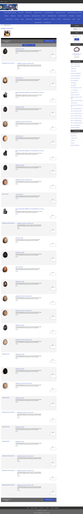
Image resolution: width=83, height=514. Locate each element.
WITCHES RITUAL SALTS (38, 12)
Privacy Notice (73, 135)
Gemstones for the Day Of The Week (76, 98)
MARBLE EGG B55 (19, 325)
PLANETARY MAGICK (66, 19)
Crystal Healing (73, 82)
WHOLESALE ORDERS (75, 127)
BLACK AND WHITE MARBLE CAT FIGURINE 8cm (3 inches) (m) (29, 151)
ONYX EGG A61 (19, 267)
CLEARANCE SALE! (47, 22)
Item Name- (26, 45)
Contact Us (73, 140)
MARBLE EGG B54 (19, 427)
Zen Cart (48, 512)
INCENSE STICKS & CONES (60, 12)
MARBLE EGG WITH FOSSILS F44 (25, 470)
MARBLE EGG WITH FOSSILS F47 (25, 223)
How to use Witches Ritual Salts (76, 122)
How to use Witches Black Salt (76, 108)
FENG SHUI (53, 19)
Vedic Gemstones (74, 102)
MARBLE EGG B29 (19, 252)
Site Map (72, 142)
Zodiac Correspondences (75, 78)
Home (2, 1)
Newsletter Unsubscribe (75, 145)
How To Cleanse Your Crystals (76, 87)
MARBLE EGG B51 (19, 441)
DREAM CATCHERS (38, 22)
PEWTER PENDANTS (38, 19)
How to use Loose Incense (75, 63)
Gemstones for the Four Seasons (77, 100)
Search (76, 32)
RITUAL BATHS (46, 19)
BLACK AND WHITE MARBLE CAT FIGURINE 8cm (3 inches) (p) (29, 209)
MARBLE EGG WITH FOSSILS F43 (25, 412)
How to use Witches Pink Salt (76, 115)
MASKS (78, 19)
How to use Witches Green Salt (76, 113)
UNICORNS (17, 19)
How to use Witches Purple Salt (76, 118)
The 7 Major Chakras (74, 80)
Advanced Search (77, 41)
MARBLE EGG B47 (19, 49)
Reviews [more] (77, 44)
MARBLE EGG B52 (19, 107)
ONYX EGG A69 (19, 238)
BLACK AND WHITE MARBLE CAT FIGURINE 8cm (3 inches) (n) (29, 93)
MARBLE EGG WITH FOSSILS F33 (23, 179)
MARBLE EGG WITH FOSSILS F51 (25, 456)
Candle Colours (73, 68)
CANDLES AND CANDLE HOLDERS (10, 12)
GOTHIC (73, 19)
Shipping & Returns (74, 133)
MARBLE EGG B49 (19, 165)
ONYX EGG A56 (19, 136)
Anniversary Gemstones (75, 94)
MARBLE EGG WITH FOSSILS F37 (23, 310)
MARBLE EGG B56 (19, 281)
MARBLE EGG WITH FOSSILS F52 (23, 296)
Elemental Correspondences (76, 73)
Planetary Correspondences (76, 75)
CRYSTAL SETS (21, 12)
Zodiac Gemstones (74, 92)
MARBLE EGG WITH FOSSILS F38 (23, 383)
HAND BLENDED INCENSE (49, 12)
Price (32, 45)
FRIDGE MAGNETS (29, 19)
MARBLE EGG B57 (19, 398)
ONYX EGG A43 (19, 194)
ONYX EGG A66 (19, 78)
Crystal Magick (73, 85)
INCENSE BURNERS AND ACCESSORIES (74, 12)
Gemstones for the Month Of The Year (77, 106)
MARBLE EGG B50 (19, 354)
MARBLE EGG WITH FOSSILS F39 (25, 485)
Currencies (77, 25)
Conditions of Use (74, 138)
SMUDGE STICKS (29, 12)
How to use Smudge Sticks (75, 125)
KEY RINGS (59, 19)
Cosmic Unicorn (41, 512)
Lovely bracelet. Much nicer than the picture (77, 54)
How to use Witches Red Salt (76, 120)
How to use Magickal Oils (75, 66)
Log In (6, 1)
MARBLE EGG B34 (19, 368)
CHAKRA (22, 19)
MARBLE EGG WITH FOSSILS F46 (25, 63)
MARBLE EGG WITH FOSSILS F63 (23, 339)
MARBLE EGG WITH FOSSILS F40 (23, 121)
